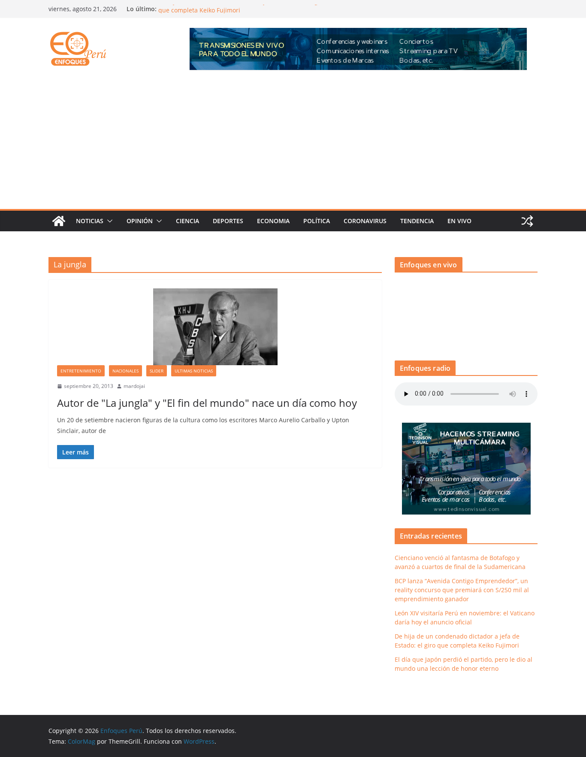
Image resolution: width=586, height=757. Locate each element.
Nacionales (125, 371)
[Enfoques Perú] (58, 221)
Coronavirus (365, 221)
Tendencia (417, 221)
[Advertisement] (293, 145)
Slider (156, 371)
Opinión (140, 221)
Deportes (228, 221)
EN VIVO (459, 221)
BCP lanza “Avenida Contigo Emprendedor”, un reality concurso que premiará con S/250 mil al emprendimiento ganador (462, 590)
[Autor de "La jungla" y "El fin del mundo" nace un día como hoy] (215, 326)
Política (316, 221)
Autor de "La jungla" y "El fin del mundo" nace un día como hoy (207, 403)
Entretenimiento (80, 371)
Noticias (89, 221)
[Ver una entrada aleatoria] (527, 221)
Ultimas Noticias (194, 371)
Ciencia (187, 221)
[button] (108, 221)
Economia (273, 221)
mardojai (134, 386)
